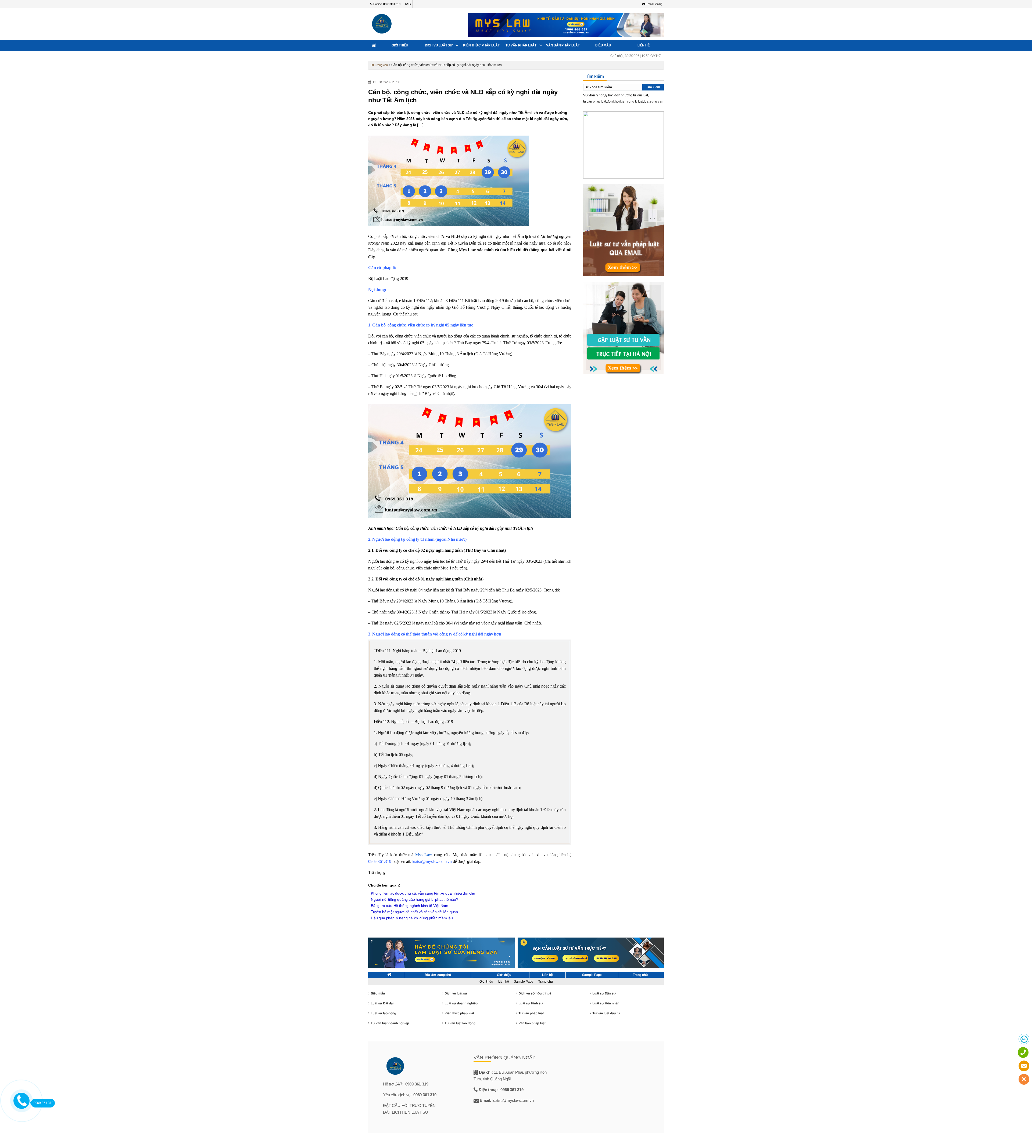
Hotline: (386, 4)
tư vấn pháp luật (594, 101)
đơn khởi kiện (616, 101)
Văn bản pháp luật (563, 45)
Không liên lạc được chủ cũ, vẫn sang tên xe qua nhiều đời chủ (423, 893)
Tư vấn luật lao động (460, 1023)
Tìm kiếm (653, 87)
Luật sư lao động (383, 1013)
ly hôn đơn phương (618, 95)
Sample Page (592, 975)
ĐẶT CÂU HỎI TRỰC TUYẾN (409, 1105)
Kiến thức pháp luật (481, 45)
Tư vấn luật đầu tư (606, 1013)
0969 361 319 (416, 1084)
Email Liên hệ (653, 4)
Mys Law (423, 854)
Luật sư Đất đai (382, 1003)
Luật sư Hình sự (530, 1003)
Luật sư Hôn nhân (605, 1003)
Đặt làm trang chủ (438, 975)
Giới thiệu (400, 45)
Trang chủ (381, 65)
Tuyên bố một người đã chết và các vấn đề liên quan (414, 912)
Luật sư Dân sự (603, 993)
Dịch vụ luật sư (439, 45)
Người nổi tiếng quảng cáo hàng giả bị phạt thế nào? (414, 899)
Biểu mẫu (603, 45)
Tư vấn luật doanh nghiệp (390, 1023)
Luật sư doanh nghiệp (461, 1003)
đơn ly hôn (596, 95)
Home (374, 45)
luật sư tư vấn (653, 101)
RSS (408, 4)
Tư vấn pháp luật (521, 45)
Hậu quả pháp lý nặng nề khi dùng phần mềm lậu (412, 918)
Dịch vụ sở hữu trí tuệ (534, 993)
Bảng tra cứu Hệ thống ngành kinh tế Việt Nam (409, 905)
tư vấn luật (640, 95)
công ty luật (635, 101)
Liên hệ (643, 45)
